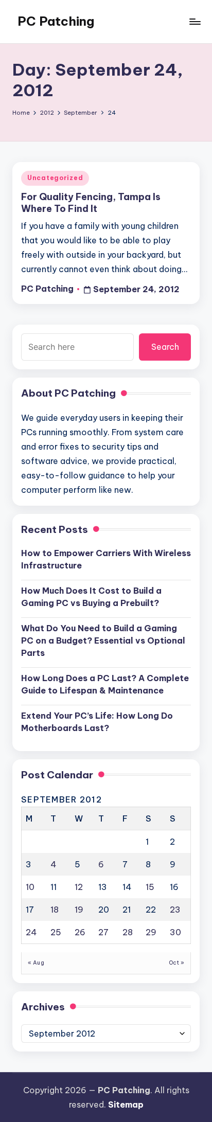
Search (165, 347)
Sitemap (126, 1104)
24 (31, 932)
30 (175, 932)
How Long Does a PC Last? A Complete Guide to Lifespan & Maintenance (105, 684)
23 (175, 909)
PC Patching (55, 21)
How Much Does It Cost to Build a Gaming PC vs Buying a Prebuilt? (91, 596)
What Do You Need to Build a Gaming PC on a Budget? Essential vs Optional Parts (103, 640)
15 (150, 887)
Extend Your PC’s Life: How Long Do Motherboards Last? (97, 721)
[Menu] (194, 21)
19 (79, 909)
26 (80, 932)
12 (79, 887)
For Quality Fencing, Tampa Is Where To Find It (91, 203)
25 (55, 932)
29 (151, 932)
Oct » (176, 962)
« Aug (36, 962)
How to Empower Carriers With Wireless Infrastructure (106, 559)
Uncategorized (55, 178)
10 (30, 887)
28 (127, 932)
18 (54, 909)
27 (103, 932)
